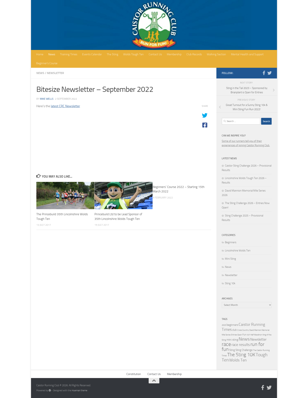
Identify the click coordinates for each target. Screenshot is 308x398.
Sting (232, 350)
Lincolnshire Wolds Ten (237, 250)
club (234, 329)
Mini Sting (230, 258)
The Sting (112, 54)
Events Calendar (92, 54)
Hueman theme (79, 390)
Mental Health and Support (247, 54)
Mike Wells (46, 98)
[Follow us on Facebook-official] (264, 73)
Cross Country (243, 330)
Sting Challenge (244, 350)
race (226, 344)
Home (39, 54)
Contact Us (155, 54)
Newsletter (55, 73)
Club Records (194, 54)
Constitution (133, 374)
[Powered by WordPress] (50, 390)
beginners (232, 324)
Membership (174, 54)
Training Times (68, 54)
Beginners (230, 242)
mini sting (232, 339)
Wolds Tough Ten (133, 54)
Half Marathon (256, 335)
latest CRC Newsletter (65, 106)
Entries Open (236, 335)
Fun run (246, 334)
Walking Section (216, 54)
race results (241, 345)
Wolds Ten (238, 360)
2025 (224, 325)
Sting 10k (230, 283)
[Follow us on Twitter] (269, 73)
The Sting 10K (241, 355)
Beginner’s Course (46, 63)
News (51, 54)
